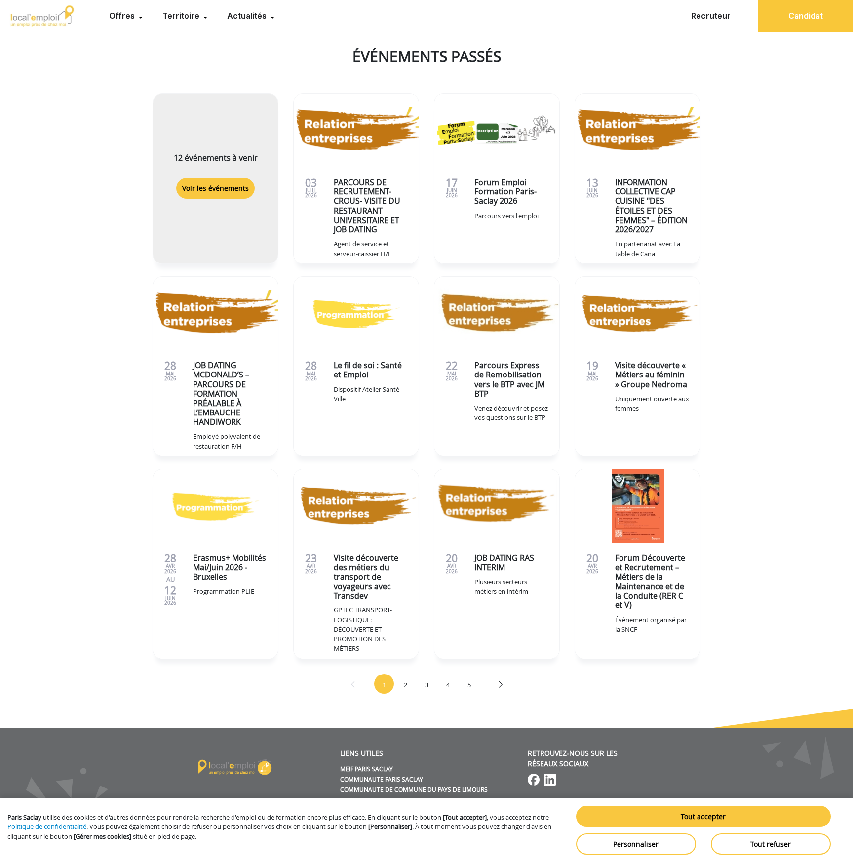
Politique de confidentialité (46, 826)
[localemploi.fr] (42, 16)
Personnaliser (636, 844)
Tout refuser (770, 844)
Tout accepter (703, 816)
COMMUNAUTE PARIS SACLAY (381, 779)
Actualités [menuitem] (248, 16)
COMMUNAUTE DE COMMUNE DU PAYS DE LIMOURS (414, 789)
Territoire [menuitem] (181, 16)
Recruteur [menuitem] (711, 16)
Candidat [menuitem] (805, 16)
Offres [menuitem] (123, 16)
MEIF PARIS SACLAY (366, 769)
